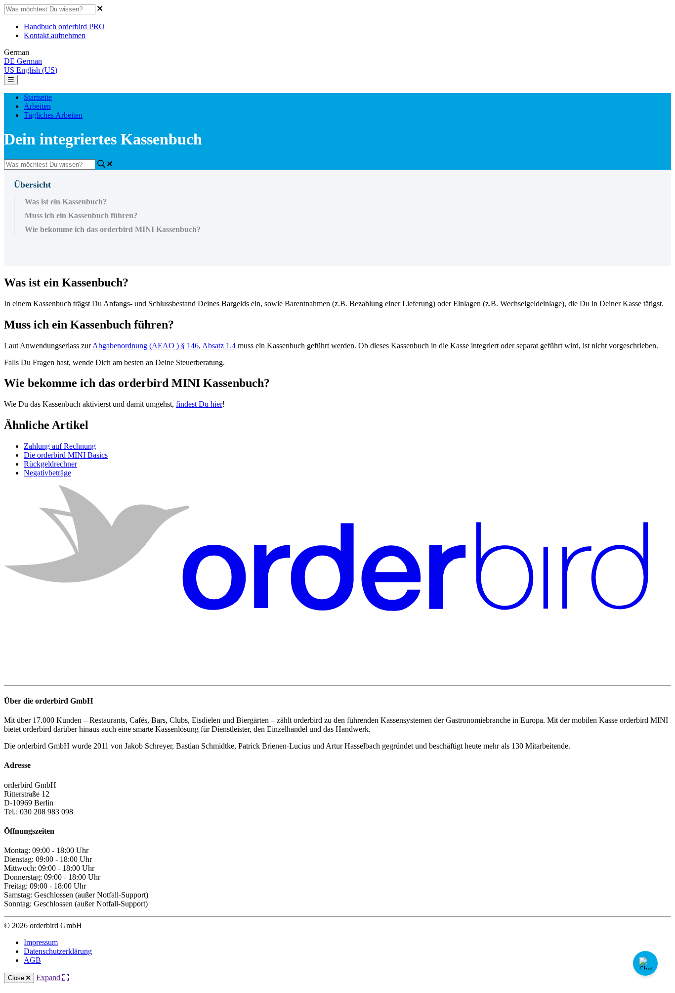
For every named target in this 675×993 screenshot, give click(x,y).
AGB (32, 960)
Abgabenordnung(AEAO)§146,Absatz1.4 (164, 345)
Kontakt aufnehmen (54, 35)
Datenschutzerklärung (58, 951)
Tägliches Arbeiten (53, 115)
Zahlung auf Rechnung (60, 446)
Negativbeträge (47, 473)
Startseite (38, 97)
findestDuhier (199, 404)
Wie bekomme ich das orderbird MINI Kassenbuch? (113, 229)
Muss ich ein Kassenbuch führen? (81, 215)
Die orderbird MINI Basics (66, 455)
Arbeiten (37, 106)
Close (17, 978)
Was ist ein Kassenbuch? (66, 201)
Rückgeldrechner (50, 464)
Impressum (41, 942)
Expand (49, 977)
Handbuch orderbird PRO (64, 26)
